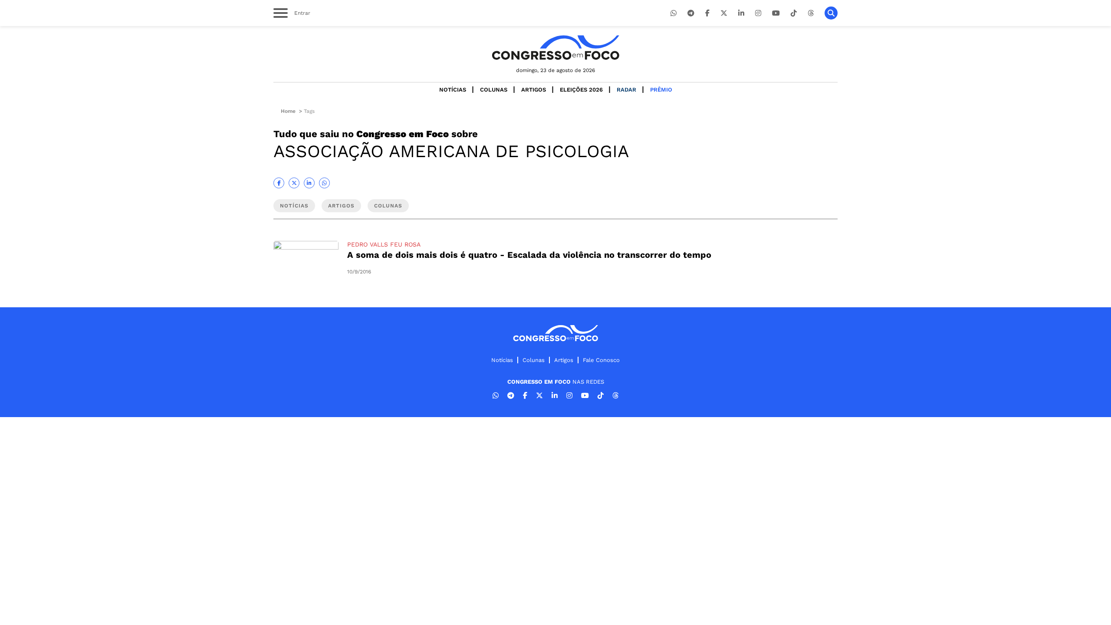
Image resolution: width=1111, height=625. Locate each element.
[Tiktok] (794, 13)
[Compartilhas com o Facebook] (278, 183)
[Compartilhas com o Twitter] (294, 183)
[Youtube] (776, 13)
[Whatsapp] (674, 13)
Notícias (452, 89)
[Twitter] (723, 13)
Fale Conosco (601, 360)
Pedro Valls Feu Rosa (384, 244)
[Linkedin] (741, 13)
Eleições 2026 (581, 89)
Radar (626, 89)
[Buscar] (831, 13)
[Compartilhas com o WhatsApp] (324, 183)
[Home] (555, 47)
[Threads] (811, 13)
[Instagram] (758, 13)
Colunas (493, 89)
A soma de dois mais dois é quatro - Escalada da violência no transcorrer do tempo (529, 255)
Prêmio (661, 89)
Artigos (533, 89)
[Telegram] (690, 13)
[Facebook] (707, 13)
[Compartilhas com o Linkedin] (309, 183)
